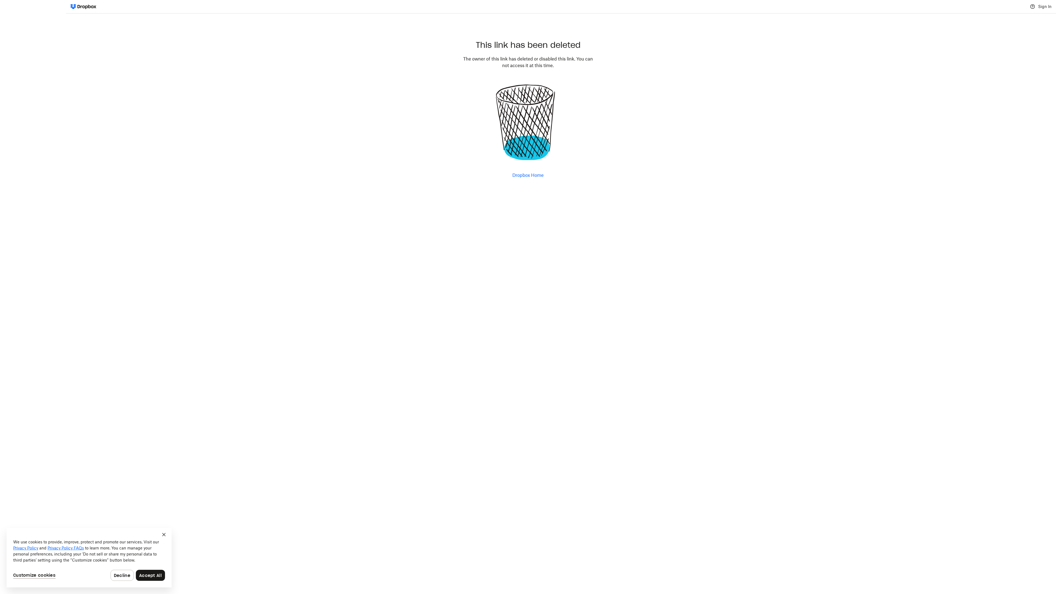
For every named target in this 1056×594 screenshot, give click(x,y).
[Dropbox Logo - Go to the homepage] (83, 6)
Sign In (1045, 6)
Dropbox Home (528, 175)
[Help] (1032, 6)
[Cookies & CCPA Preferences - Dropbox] (89, 557)
